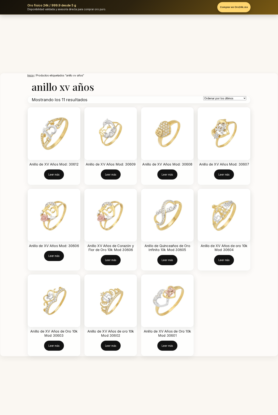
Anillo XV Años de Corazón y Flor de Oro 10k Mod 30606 (110, 248)
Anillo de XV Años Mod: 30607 (224, 164)
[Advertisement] (139, 42)
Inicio (30, 75)
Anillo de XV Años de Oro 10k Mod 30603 (54, 333)
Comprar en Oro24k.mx (234, 7)
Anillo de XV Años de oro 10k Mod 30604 (224, 248)
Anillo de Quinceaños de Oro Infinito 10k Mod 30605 (167, 248)
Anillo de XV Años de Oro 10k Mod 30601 (167, 333)
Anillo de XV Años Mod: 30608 (167, 164)
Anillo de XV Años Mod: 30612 (54, 164)
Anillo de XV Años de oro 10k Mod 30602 (110, 333)
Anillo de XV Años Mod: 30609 (111, 164)
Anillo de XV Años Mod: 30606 (54, 246)
